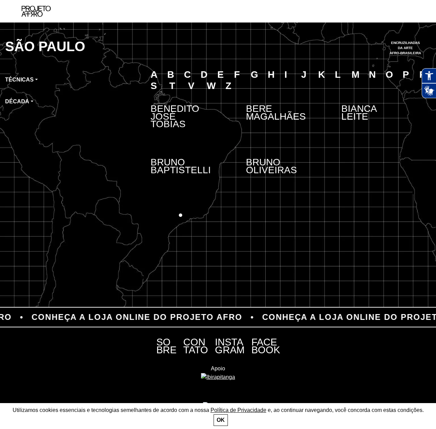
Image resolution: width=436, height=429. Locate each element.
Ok (221, 420)
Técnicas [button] (19, 80)
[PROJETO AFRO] (36, 11)
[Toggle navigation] (414, 11)
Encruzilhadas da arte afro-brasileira (405, 48)
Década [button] (17, 101)
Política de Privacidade (238, 410)
